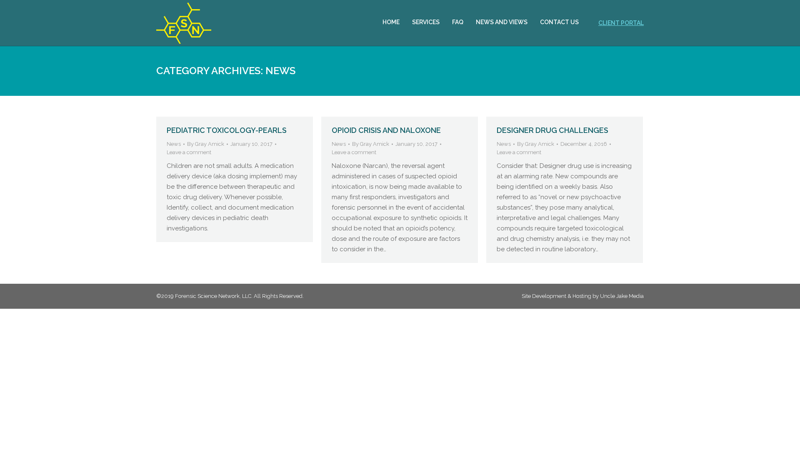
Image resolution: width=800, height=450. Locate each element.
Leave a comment (189, 152)
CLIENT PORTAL (621, 23)
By (205, 144)
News (174, 144)
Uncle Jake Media (622, 296)
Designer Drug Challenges (552, 130)
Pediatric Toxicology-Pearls (227, 130)
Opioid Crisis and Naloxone (386, 130)
